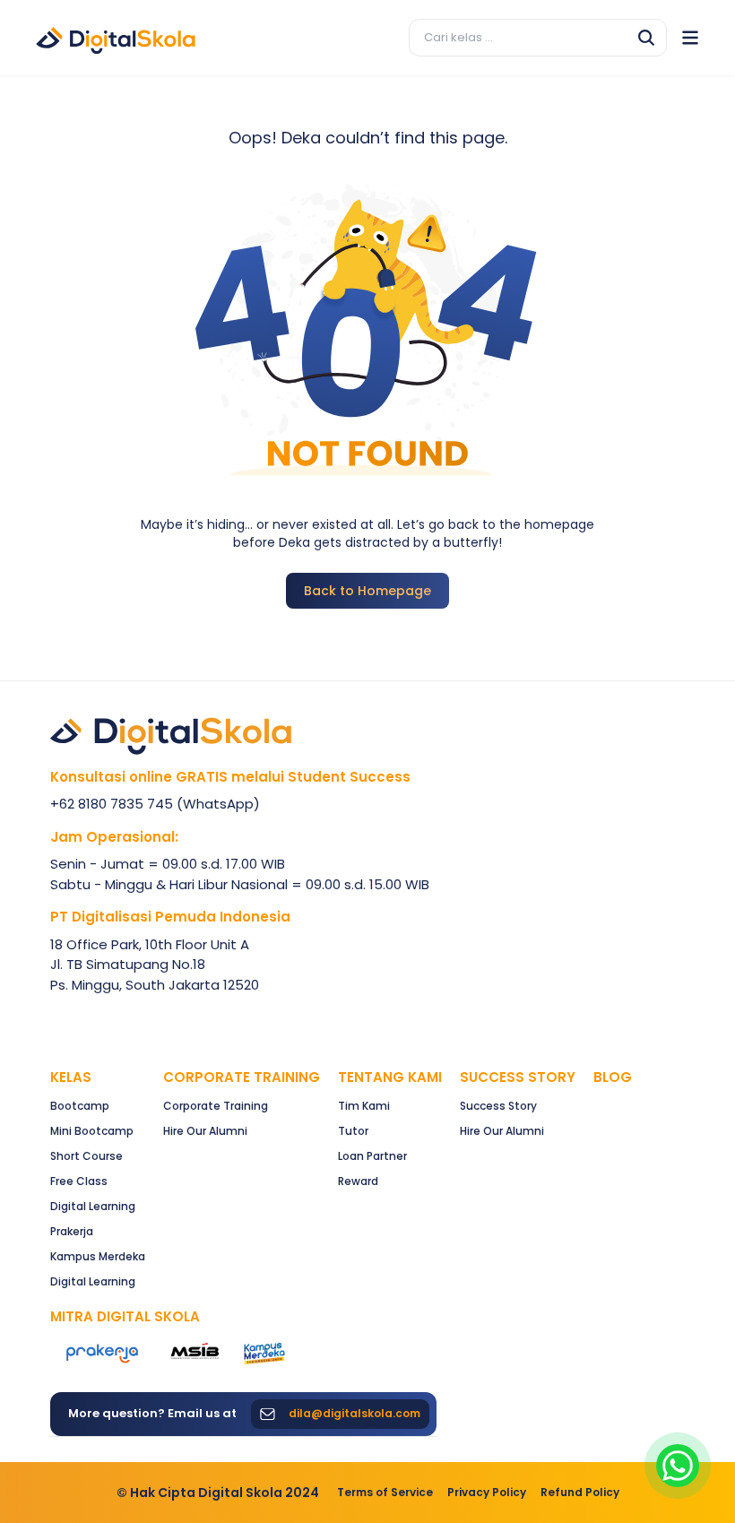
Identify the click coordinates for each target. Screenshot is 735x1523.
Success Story (498, 1105)
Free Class (79, 1181)
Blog (612, 1077)
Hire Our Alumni (205, 1130)
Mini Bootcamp (92, 1130)
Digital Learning (92, 1206)
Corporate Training (241, 1077)
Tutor (353, 1130)
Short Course (86, 1156)
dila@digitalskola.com (354, 1413)
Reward (358, 1181)
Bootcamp (79, 1105)
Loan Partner (372, 1156)
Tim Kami (364, 1105)
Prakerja (71, 1231)
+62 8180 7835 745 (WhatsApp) (155, 803)
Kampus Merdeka (97, 1256)
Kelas (70, 1077)
